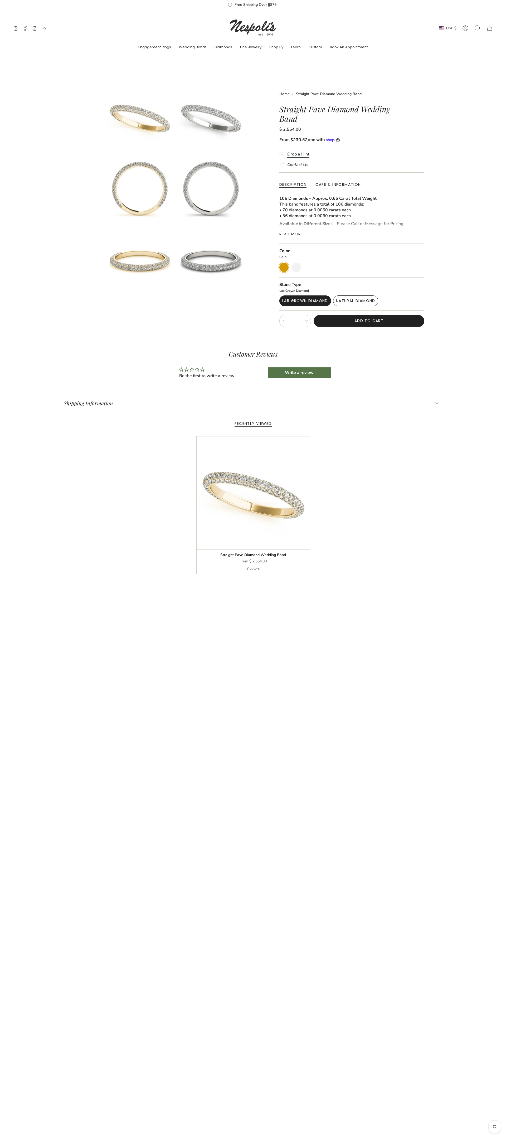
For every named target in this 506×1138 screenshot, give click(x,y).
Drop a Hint (298, 154)
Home (284, 93)
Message (374, 224)
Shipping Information (88, 403)
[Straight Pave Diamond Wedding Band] (253, 492)
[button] (154, 47)
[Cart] (490, 28)
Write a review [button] (299, 373)
